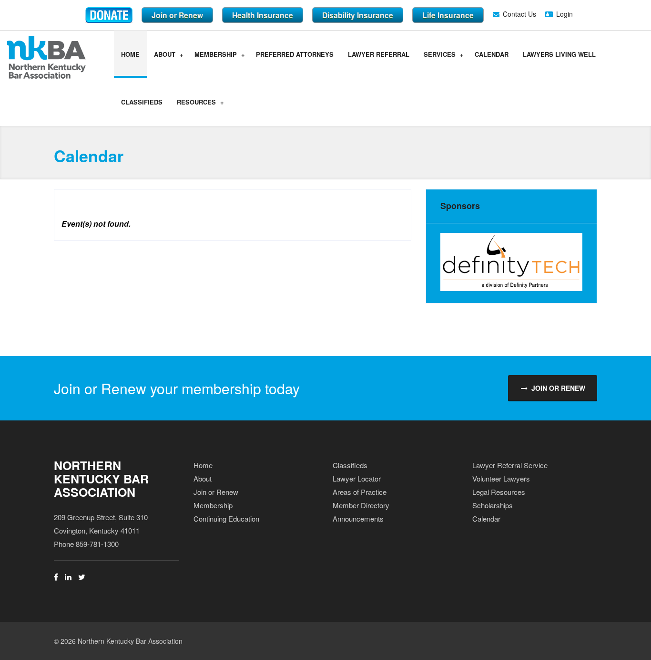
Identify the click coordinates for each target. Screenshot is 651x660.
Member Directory (361, 505)
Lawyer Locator (357, 478)
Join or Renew (177, 15)
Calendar (492, 54)
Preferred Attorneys (295, 54)
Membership (215, 54)
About (164, 54)
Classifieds (142, 101)
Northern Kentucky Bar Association (101, 479)
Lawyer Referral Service (510, 465)
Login (564, 14)
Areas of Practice (360, 492)
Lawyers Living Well (559, 54)
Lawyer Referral (378, 54)
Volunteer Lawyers (501, 478)
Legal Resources (498, 492)
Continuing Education (226, 518)
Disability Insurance (357, 15)
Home (130, 54)
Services (440, 54)
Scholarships (492, 505)
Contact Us (519, 14)
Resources (196, 101)
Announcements (358, 518)
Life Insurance (448, 15)
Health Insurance (262, 15)
